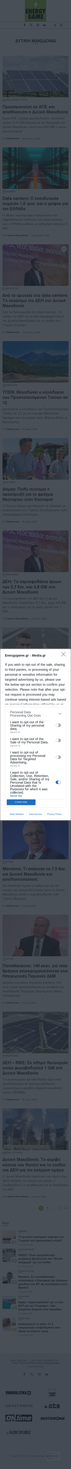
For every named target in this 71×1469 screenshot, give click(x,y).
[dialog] (35, 734)
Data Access (35, 814)
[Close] (64, 655)
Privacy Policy (54, 814)
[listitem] (35, 713)
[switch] (58, 725)
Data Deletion (17, 814)
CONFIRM (21, 802)
